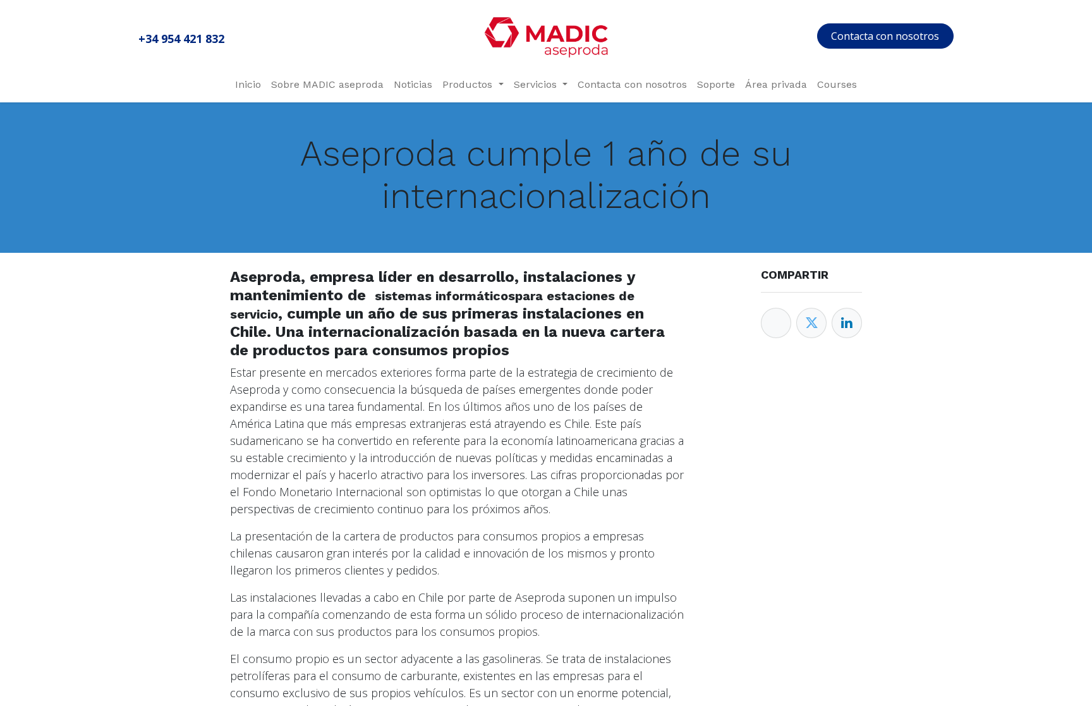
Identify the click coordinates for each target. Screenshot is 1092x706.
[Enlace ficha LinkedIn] (847, 323)
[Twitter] (811, 323)
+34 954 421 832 (181, 38)
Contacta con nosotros (885, 36)
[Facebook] (776, 323)
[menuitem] (248, 84)
